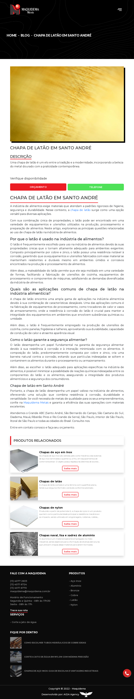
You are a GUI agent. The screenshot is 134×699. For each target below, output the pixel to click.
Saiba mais (70, 468)
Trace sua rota (19, 610)
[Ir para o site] (86, 694)
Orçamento (38, 186)
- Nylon (73, 604)
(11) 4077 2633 (18, 581)
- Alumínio (75, 585)
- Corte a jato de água (23, 622)
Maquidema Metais (36, 402)
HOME (12, 35)
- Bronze (74, 590)
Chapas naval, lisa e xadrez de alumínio (67, 535)
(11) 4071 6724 (18, 584)
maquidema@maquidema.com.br (30, 591)
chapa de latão (80, 210)
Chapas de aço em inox (55, 452)
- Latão (73, 600)
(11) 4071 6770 (18, 587)
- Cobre (73, 595)
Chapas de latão (50, 481)
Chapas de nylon (51, 507)
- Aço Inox (75, 581)
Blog (25, 35)
